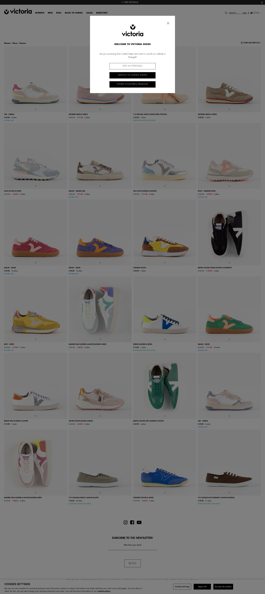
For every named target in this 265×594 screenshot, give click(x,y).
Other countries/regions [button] (132, 84)
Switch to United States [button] (132, 75)
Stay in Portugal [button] (132, 66)
